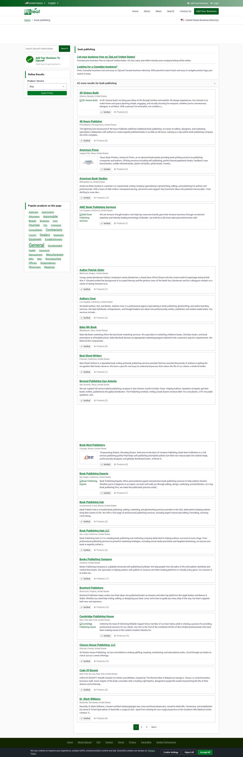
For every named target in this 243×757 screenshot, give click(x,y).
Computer (56, 225)
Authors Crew (88, 298)
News (159, 11)
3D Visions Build (89, 92)
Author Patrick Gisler (92, 270)
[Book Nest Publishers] (90, 458)
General (36, 245)
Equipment (35, 239)
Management (35, 254)
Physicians (35, 267)
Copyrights (146, 742)
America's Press (89, 150)
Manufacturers (54, 254)
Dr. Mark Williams (90, 699)
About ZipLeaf (85, 742)
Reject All (189, 752)
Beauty (32, 220)
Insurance (44, 250)
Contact (109, 742)
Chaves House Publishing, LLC (97, 645)
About (147, 11)
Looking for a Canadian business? (97, 66)
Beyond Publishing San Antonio (98, 381)
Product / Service (35, 81)
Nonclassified (53, 258)
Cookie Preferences (166, 742)
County (32, 235)
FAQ (99, 742)
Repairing (49, 267)
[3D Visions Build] (90, 106)
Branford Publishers (91, 587)
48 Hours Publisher (91, 121)
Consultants (35, 230)
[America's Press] (90, 163)
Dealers (45, 235)
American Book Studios (93, 178)
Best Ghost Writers (91, 355)
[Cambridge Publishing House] (90, 629)
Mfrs (31, 259)
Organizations (48, 263)
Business (44, 221)
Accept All (205, 752)
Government (55, 245)
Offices (33, 263)
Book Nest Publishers (92, 445)
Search (170, 11)
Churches (34, 225)
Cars (55, 221)
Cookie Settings (170, 752)
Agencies (33, 212)
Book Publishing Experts (94, 473)
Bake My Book (88, 327)
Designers (59, 235)
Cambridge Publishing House (97, 616)
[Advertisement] (121, 33)
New (39, 259)
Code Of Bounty (89, 670)
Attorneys (34, 216)
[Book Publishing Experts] (90, 487)
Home (135, 11)
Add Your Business (206, 11)
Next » (154, 727)
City (45, 225)
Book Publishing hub (92, 502)
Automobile (50, 216)
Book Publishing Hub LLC (94, 530)
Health (32, 250)
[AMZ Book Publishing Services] (90, 220)
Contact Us (185, 11)
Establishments (53, 239)
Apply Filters (47, 93)
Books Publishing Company (96, 559)
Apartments (48, 212)
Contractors (54, 230)
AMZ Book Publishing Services (98, 207)
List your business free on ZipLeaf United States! (106, 56)
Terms (121, 742)
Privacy (132, 742)
